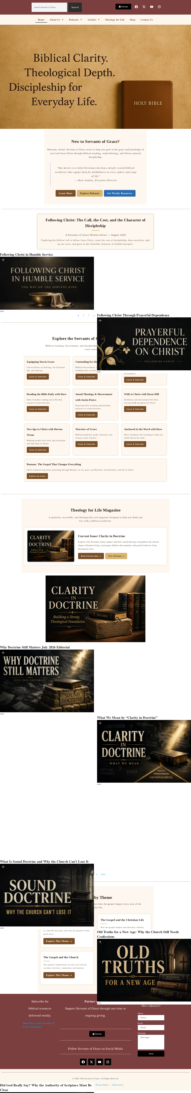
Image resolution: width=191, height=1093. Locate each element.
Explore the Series (37, 476)
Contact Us (147, 19)
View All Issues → (116, 556)
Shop (132, 19)
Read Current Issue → (91, 556)
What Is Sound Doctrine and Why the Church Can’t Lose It (44, 861)
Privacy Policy (102, 1085)
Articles (91, 19)
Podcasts (74, 19)
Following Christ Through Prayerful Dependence (133, 315)
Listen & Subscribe (38, 376)
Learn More (65, 193)
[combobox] (49, 7)
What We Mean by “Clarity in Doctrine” (127, 717)
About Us (55, 19)
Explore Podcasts (89, 193)
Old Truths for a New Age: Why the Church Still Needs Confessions (138, 934)
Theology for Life (115, 19)
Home (41, 19)
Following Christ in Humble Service (26, 254)
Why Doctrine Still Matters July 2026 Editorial (35, 647)
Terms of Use (117, 1085)
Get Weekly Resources (119, 193)
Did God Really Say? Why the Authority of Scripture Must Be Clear (46, 1087)
